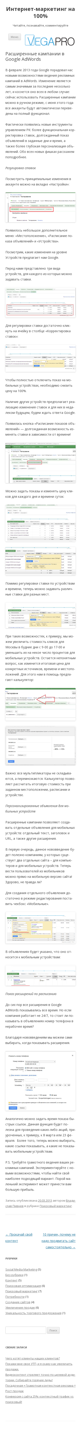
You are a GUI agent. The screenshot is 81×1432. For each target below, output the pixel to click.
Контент (11, 1280)
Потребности (15, 1297)
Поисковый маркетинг (56, 1206)
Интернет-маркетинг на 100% (40, 12)
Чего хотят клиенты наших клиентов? (32, 1358)
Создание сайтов (17, 1302)
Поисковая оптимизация (23, 1286)
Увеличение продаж (20, 1307)
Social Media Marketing (21, 1269)
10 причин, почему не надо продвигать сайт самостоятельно (59, 1240)
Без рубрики (14, 1275)
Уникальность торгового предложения (33, 1313)
